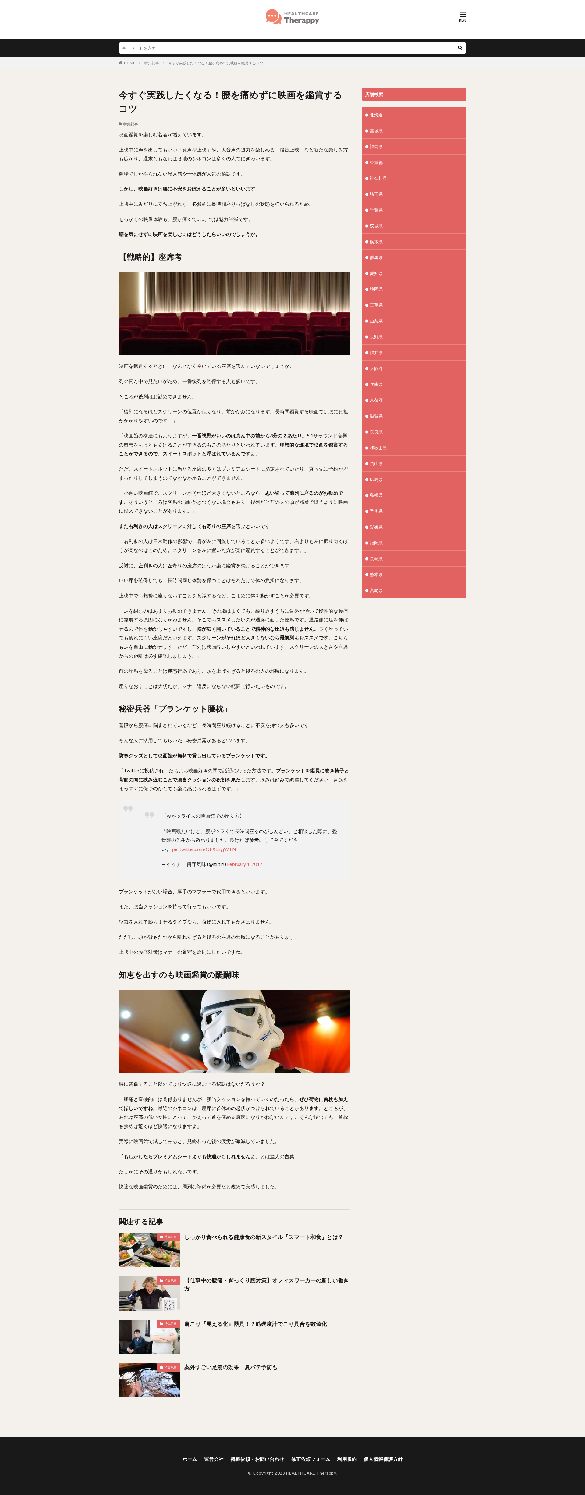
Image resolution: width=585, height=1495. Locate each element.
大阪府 (376, 368)
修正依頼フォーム (310, 1459)
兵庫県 (376, 384)
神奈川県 (378, 178)
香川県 (376, 511)
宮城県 (376, 130)
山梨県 (376, 320)
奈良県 (376, 431)
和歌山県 (378, 447)
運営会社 (214, 1459)
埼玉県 (376, 194)
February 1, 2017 (244, 864)
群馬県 (376, 257)
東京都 (376, 162)
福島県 (376, 146)
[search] (460, 48)
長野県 (376, 336)
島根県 (376, 495)
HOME (129, 63)
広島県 (376, 479)
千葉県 (376, 209)
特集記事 (151, 63)
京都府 (376, 400)
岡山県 (376, 463)
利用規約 (347, 1459)
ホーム (190, 1459)
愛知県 (376, 273)
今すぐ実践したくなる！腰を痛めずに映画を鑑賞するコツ (215, 63)
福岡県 (376, 542)
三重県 (376, 305)
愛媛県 (376, 526)
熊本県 (376, 574)
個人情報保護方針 (383, 1459)
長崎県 (376, 558)
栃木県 (376, 241)
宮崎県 (376, 590)
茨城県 (376, 225)
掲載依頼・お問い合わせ (257, 1459)
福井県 (376, 352)
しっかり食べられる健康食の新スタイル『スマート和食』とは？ (263, 1236)
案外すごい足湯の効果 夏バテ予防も (231, 1367)
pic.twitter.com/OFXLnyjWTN (204, 849)
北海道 (376, 114)
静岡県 (376, 289)
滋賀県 (376, 415)
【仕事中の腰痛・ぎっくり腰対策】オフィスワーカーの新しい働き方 (266, 1284)
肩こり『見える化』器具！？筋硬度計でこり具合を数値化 (255, 1323)
